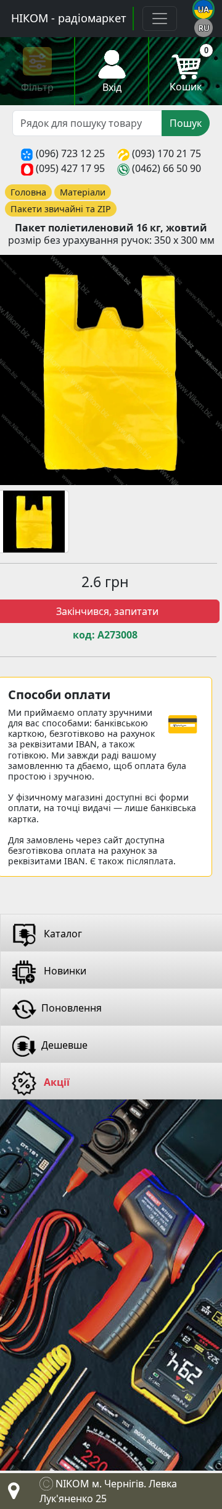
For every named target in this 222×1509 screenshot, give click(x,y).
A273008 (117, 635)
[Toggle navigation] (159, 18)
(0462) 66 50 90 (166, 168)
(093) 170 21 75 (166, 153)
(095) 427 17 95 (70, 168)
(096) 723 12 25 (70, 153)
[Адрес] (11, 1494)
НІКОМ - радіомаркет (68, 18)
